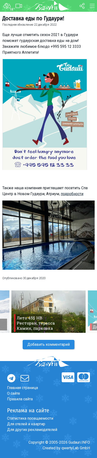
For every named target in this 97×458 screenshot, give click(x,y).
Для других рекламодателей (32, 429)
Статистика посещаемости (30, 418)
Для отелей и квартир (26, 424)
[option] (48, 311)
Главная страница (22, 388)
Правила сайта (20, 399)
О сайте (13, 393)
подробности (72, 194)
